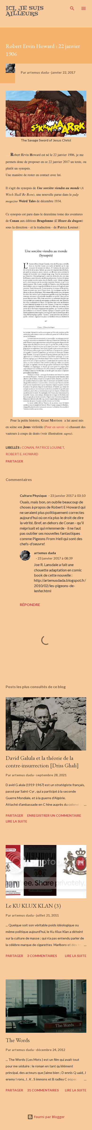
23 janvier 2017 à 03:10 (67, 496)
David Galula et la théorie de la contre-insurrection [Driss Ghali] (42, 761)
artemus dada (45, 553)
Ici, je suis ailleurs (25, 11)
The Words (18, 1040)
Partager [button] (14, 461)
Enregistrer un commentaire (54, 815)
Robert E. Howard (22, 454)
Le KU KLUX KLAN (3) (33, 905)
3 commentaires (42, 956)
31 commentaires (43, 1090)
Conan (28, 447)
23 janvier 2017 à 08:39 (55, 558)
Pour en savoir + (56, 427)
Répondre (30, 604)
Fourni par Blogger (49, 1117)
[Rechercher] (72, 8)
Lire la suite (16, 821)
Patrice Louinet (49, 447)
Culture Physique (33, 496)
